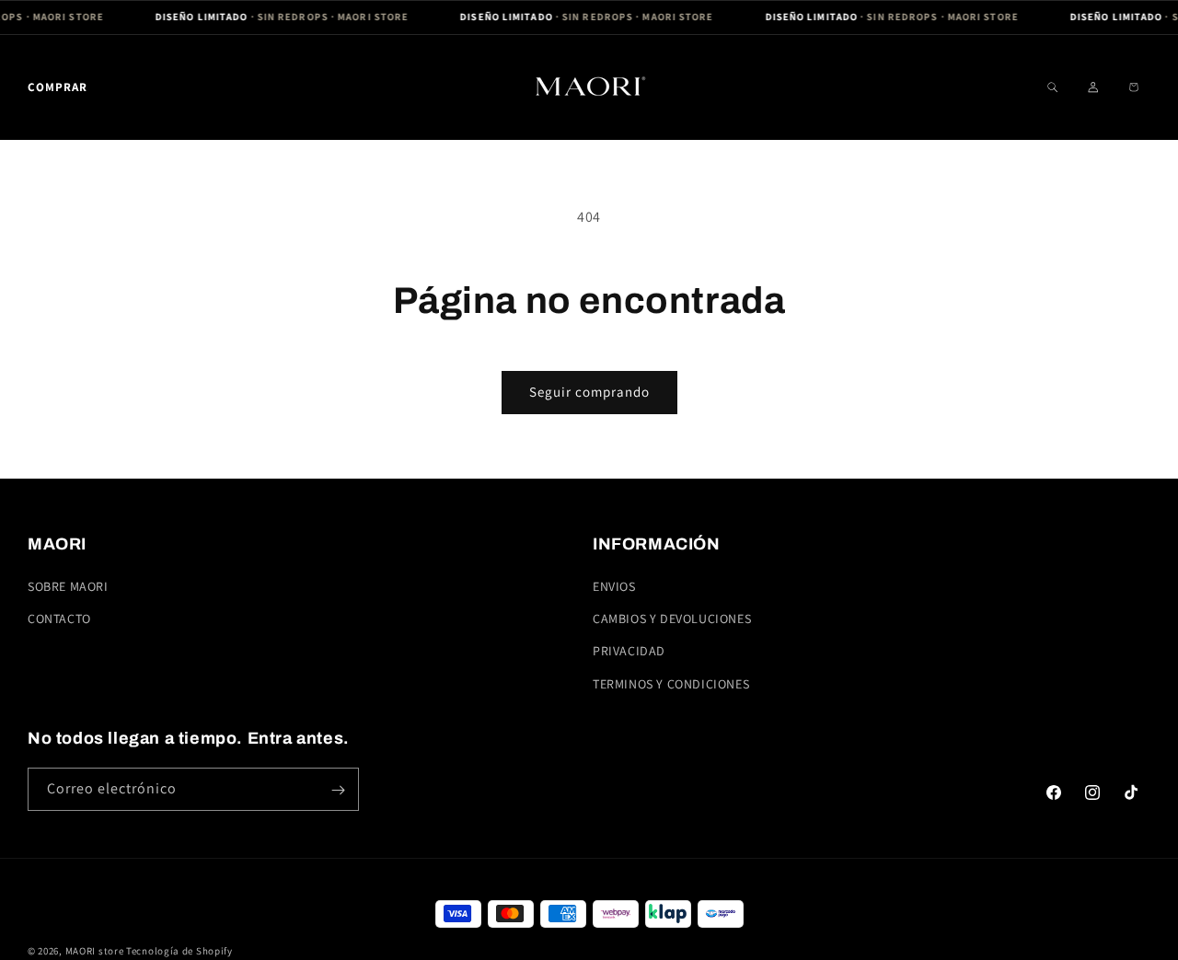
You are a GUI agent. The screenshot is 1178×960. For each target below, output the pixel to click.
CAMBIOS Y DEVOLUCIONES (672, 619)
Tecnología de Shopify (179, 950)
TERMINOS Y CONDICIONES (671, 684)
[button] (57, 87)
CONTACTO (59, 619)
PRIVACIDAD (629, 651)
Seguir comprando (589, 391)
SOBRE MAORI (68, 586)
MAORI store (94, 950)
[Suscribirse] (338, 790)
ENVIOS (614, 586)
